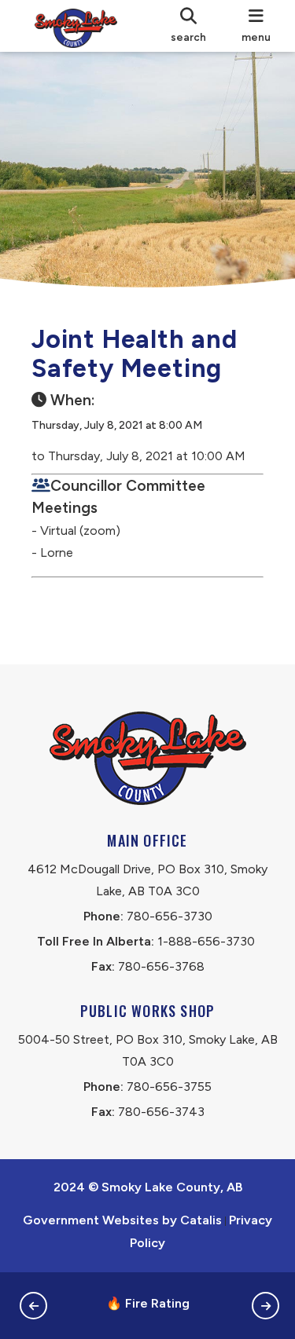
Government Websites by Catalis (122, 1220)
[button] (33, 1305)
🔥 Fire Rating (148, 1303)
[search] (188, 26)
